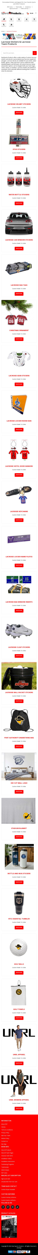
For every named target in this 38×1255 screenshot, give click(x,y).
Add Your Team (5, 1135)
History (3, 1127)
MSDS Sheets (5, 1170)
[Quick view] (34, 76)
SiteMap (19, 1248)
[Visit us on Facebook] (3, 1207)
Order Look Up (24, 8)
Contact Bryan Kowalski (8, 1189)
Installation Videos (6, 1158)
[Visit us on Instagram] (12, 1207)
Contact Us (28, 7)
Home (3, 31)
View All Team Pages (7, 1153)
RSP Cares (10, 7)
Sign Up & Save (14, 8)
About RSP (4, 1124)
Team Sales (19, 7)
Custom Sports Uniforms (8, 1200)
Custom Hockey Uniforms (8, 1197)
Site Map (3, 1144)
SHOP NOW (19, 112)
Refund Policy (5, 1138)
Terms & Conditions (7, 1130)
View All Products (6, 1150)
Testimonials (5, 1167)
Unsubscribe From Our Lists (9, 1181)
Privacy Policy (5, 1133)
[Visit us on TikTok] (17, 1207)
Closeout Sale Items (7, 1156)
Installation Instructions (8, 1161)
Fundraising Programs (7, 1164)
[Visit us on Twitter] (8, 1207)
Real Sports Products (18, 1246)
